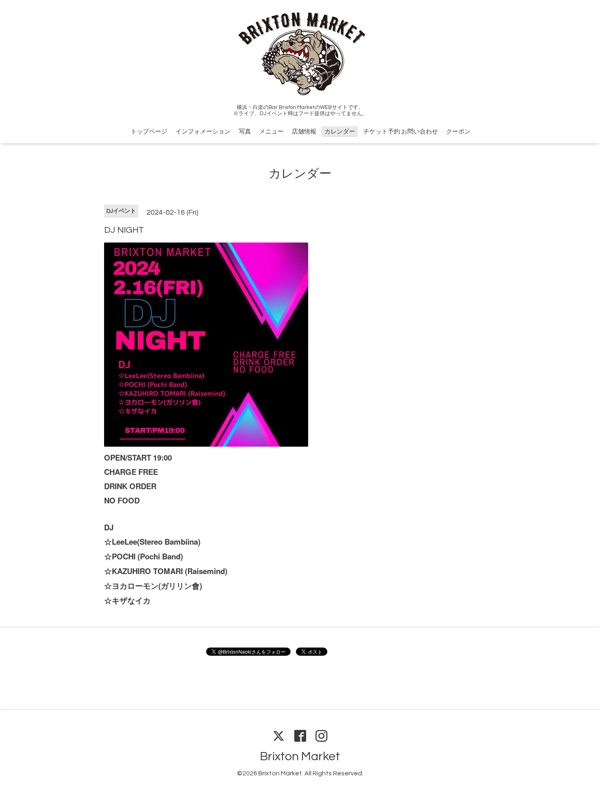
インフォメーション (203, 132)
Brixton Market (300, 756)
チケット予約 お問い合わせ (400, 132)
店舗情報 (304, 132)
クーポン (458, 132)
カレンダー (339, 132)
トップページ (149, 132)
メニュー (271, 132)
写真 (245, 132)
